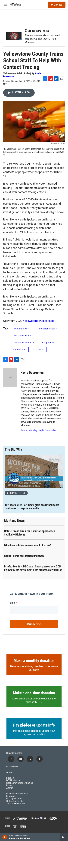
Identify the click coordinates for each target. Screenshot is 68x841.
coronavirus (19, 349)
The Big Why (13, 449)
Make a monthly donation (34, 660)
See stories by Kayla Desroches (39, 430)
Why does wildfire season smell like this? (27, 545)
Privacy (10, 785)
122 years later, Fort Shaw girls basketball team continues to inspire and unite (32, 506)
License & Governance (17, 793)
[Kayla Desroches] (10, 377)
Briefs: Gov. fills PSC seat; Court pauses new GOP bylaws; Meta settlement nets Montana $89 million (33, 568)
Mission (10, 778)
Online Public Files (15, 801)
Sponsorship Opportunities (19, 783)
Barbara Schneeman (23, 342)
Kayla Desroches (32, 373)
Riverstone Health (22, 335)
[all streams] (64, 837)
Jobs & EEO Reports (16, 803)
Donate (57, 4)
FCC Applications (14, 798)
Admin (9, 788)
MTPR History (13, 780)
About (9, 772)
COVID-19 (38, 349)
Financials (11, 796)
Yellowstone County (47, 328)
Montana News (21, 328)
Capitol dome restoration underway (24, 555)
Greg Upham (48, 342)
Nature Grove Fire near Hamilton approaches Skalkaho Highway (29, 532)
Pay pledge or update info (34, 725)
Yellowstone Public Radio (38, 320)
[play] (5, 837)
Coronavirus (37, 30)
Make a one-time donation (34, 693)
